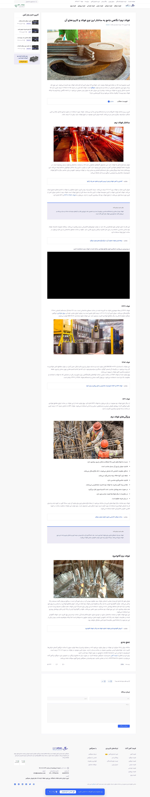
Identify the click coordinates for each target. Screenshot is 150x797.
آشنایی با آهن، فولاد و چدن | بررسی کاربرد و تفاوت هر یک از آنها (104, 181)
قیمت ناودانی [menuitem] (91, 6)
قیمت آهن (114, 655)
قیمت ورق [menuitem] (73, 6)
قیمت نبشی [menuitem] (99, 6)
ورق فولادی (61, 313)
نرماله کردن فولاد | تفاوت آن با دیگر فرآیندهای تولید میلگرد (106, 241)
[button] (19, 6)
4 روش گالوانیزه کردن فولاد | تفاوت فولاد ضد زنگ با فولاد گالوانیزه (103, 629)
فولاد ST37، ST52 (70, 195)
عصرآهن (94, 784)
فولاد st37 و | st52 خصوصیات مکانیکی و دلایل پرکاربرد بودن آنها (104, 386)
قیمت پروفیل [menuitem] (81, 6)
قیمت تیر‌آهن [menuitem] (108, 6)
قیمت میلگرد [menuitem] (117, 6)
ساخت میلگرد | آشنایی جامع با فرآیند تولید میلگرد (108, 517)
